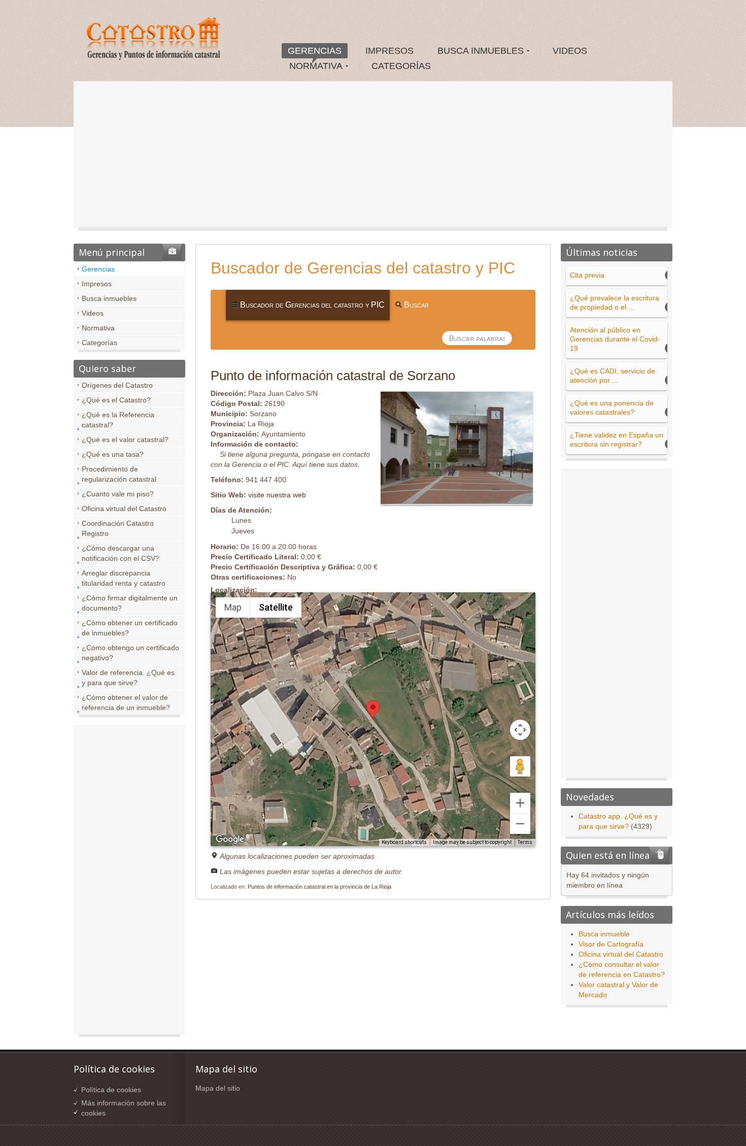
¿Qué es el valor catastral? (125, 439)
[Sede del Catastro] (154, 40)
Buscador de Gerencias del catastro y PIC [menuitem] (311, 304)
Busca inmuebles (109, 298)
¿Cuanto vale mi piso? (118, 494)
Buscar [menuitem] (415, 304)
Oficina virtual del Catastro (124, 508)
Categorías (99, 343)
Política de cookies (111, 1090)
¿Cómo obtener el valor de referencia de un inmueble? (126, 702)
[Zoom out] (520, 824)
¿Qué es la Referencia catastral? (118, 420)
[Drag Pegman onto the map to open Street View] (520, 766)
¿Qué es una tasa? (113, 454)
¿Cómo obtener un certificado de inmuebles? (130, 628)
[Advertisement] (373, 157)
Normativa (98, 328)
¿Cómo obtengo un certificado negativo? (130, 653)
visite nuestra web (277, 495)
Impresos (97, 284)
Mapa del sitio (217, 1088)
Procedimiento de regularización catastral (119, 474)
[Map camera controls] (520, 730)
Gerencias (98, 269)
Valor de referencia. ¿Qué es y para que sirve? (128, 677)
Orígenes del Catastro (117, 385)
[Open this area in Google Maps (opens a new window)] (230, 839)
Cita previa (587, 275)
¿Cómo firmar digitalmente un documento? (130, 603)
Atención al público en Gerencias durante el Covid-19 (615, 339)
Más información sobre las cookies (123, 1108)
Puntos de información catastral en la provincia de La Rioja (319, 887)
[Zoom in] (520, 803)
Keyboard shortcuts (404, 842)
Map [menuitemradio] (233, 607)
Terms (525, 842)
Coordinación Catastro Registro (118, 528)
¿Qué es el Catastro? (116, 400)
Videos (93, 313)
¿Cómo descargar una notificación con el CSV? (120, 553)
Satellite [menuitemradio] (276, 607)
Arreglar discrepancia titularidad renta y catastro (123, 578)
